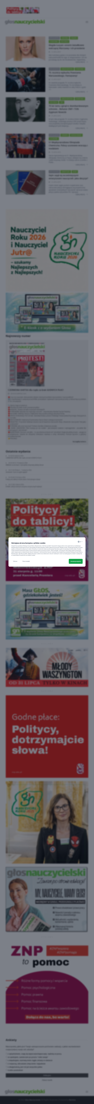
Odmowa (15, 561)
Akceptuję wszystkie (75, 561)
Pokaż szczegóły (26, 561)
